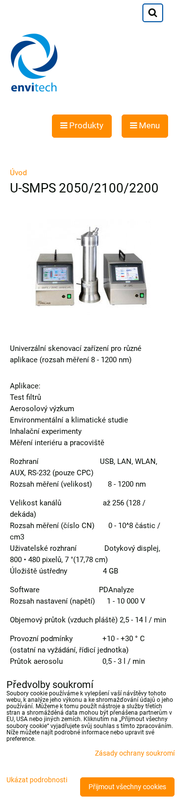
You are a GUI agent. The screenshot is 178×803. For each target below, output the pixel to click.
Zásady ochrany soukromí (135, 753)
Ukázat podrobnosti (36, 780)
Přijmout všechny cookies (127, 787)
